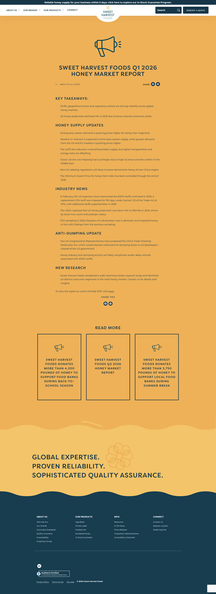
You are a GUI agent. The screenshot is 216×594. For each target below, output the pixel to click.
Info (117, 517)
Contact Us (158, 522)
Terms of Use (58, 582)
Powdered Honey (82, 533)
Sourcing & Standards (46, 530)
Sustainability (42, 537)
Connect (72, 10)
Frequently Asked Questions (126, 533)
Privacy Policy (43, 582)
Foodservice (80, 530)
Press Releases (120, 530)
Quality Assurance (44, 533)
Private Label (81, 526)
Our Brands (30, 10)
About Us (11, 10)
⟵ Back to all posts (68, 84)
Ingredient (79, 522)
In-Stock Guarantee (83, 537)
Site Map (70, 582)
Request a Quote (196, 10)
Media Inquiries (159, 530)
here (111, 291)
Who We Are (42, 522)
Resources (118, 522)
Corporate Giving (44, 541)
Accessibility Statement (124, 537)
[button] (19, 10)
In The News (119, 526)
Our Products (52, 10)
